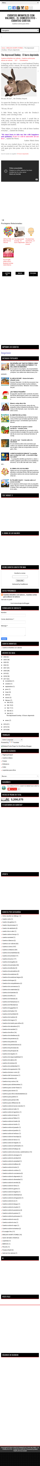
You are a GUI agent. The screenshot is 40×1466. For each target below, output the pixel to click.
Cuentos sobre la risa (9, 1222)
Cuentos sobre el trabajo (10, 1149)
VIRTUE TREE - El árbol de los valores (8, 240)
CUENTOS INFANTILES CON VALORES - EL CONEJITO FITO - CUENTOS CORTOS (21, 18)
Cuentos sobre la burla (9, 1167)
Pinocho (5, 1247)
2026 (5, 657)
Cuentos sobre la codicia (10, 1170)
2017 (5, 679)
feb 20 (9, 702)
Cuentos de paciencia (9, 1038)
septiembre (9, 686)
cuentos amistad (7, 937)
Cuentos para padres (9, 1097)
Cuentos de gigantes (9, 1008)
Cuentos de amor (7, 959)
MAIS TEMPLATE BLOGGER (25, 1450)
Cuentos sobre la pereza (10, 1213)
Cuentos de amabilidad (9, 953)
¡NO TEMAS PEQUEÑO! (17, 392)
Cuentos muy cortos (8, 1081)
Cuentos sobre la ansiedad (11, 1161)
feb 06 (9, 711)
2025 (5, 659)
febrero (7, 700)
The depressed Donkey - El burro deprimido (20, 54)
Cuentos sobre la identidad (11, 1195)
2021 (5, 668)
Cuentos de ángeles (8, 962)
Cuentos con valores (9, 943)
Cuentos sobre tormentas (10, 1228)
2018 (5, 676)
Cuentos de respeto (8, 1054)
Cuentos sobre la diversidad (11, 1179)
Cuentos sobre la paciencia (11, 1210)
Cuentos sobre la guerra (10, 1189)
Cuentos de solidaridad (9, 1066)
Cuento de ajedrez (8, 922)
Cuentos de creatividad (9, 989)
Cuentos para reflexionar (10, 1103)
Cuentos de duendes (9, 992)
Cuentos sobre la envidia (10, 1182)
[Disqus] (20, 309)
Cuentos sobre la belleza (10, 1164)
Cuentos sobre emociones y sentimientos (15, 1152)
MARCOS (5, 1244)
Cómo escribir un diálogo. (10, 916)
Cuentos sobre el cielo (9, 1109)
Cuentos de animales (9, 965)
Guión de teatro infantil (9, 1238)
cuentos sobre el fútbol (9, 1118)
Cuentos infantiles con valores (12, 647)
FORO (4, 767)
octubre (8, 684)
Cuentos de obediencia (9, 1035)
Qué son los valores (8, 1253)
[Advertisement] (20, 42)
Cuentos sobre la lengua (10, 1204)
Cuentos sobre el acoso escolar (12, 1106)
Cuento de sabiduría (8, 928)
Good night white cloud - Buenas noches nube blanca (8, 262)
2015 (5, 727)
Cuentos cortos (7, 946)
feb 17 (9, 708)
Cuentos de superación (9, 1069)
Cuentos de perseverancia (10, 1044)
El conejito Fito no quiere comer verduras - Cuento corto (21, 427)
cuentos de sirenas (8, 1063)
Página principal (7, 755)
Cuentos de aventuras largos (11, 977)
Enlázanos (5, 764)
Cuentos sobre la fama (9, 1186)
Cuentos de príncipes (9, 1051)
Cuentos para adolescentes (11, 1084)
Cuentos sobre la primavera (11, 1216)
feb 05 (9, 713)
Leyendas (5, 1241)
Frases (4, 761)
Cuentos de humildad (9, 1014)
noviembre (8, 681)
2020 (5, 670)
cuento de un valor (8, 931)
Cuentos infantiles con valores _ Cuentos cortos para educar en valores (20, 596)
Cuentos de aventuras (9, 974)
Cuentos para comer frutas (11, 1087)
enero (7, 720)
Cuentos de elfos (7, 996)
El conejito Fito (7, 1231)
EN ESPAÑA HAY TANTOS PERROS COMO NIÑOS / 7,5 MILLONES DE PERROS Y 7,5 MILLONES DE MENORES (24, 365)
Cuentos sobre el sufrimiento (11, 1146)
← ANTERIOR (6, 274)
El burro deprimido (23, 154)
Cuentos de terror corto (9, 1072)
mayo (7, 692)
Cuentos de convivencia (10, 986)
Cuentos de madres (8, 1017)
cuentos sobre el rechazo (10, 1133)
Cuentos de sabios (8, 1060)
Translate (16, 742)
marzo (7, 697)
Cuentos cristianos (8, 950)
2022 (5, 665)
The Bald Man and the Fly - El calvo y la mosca (30, 241)
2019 (5, 673)
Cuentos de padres (8, 1041)
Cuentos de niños (8, 1032)
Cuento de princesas (9, 925)
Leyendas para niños (9, 770)
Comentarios (24, 60)
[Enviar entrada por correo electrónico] (2, 220)
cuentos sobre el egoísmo (10, 1112)
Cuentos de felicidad (9, 1005)
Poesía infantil (6, 1250)
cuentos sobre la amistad (10, 1158)
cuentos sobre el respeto (10, 1143)
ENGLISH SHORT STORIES (15, 48)
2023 (5, 662)
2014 (5, 729)
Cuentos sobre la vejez (9, 1225)
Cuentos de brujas (8, 980)
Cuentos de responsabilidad (11, 1057)
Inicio (3, 48)
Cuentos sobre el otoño (10, 1124)
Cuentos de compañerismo (11, 983)
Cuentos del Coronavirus (10, 1075)
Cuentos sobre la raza (9, 1219)
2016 (5, 724)
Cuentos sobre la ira (8, 1201)
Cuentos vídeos (7, 758)
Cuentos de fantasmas (9, 1002)
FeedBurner (24, 584)
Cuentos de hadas (8, 1011)
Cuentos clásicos (8, 940)
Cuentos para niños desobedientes (13, 1094)
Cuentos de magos (8, 1020)
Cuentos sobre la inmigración (11, 1198)
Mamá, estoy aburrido (18, 403)
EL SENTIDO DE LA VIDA (18, 415)
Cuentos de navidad (8, 1029)
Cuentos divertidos (8, 1078)
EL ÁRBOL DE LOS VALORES (19, 468)
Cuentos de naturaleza (9, 1026)
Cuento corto (6, 919)
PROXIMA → (33, 274)
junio (7, 689)
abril (6, 695)
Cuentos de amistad (8, 956)
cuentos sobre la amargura (11, 1155)
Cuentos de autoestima (9, 971)
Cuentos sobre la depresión (11, 1176)
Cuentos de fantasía (8, 999)
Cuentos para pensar (9, 1100)
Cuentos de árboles (8, 968)
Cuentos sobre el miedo (10, 1121)
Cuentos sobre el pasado (10, 1127)
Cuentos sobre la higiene (10, 1192)
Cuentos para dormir (9, 1090)
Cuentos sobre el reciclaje (10, 1136)
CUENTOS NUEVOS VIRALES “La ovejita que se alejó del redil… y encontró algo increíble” (23, 455)
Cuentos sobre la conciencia (11, 1173)
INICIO (20, 273)
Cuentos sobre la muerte (10, 1207)
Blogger (26, 603)
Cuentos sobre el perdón (10, 1130)
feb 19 (9, 705)
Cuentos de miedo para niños (11, 1023)
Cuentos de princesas (9, 1048)
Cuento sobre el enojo (9, 934)
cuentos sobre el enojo (9, 1115)
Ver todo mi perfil (6, 599)
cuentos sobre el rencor (10, 1140)
